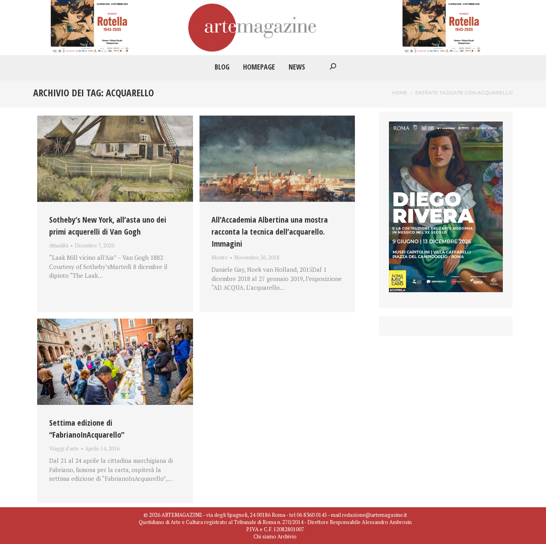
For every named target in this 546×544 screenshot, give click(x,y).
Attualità (58, 245)
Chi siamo (264, 536)
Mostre (219, 257)
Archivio (287, 536)
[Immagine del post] (115, 159)
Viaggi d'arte (64, 448)
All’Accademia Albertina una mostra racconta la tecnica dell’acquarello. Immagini (269, 231)
